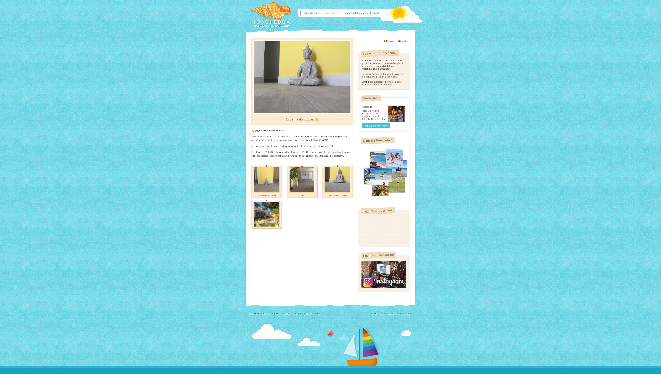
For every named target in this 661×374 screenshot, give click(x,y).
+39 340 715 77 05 (375, 119)
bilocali (365, 84)
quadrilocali (386, 84)
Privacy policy (378, 313)
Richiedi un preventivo (375, 125)
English (404, 41)
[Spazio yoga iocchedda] (267, 191)
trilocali (374, 84)
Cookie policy (394, 313)
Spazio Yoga (331, 13)
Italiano (390, 41)
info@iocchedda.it (371, 116)
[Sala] (302, 191)
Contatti (374, 13)
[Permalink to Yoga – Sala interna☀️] (302, 77)
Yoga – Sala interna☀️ (302, 119)
